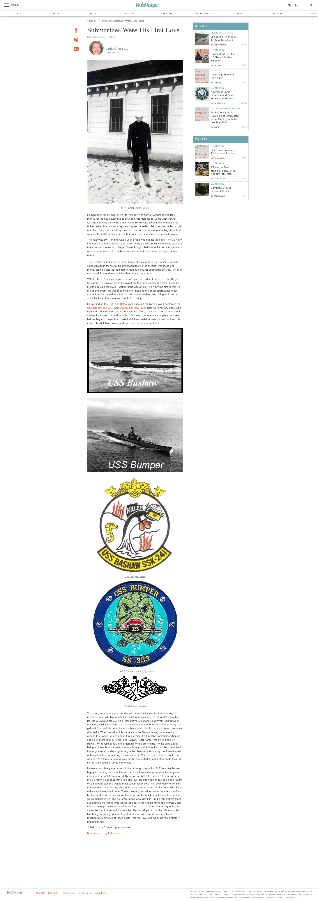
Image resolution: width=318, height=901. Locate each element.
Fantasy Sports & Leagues (225, 108)
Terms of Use (68, 893)
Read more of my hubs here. (104, 833)
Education (166, 13)
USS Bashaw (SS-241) (100, 307)
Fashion (277, 13)
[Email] (76, 49)
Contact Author (112, 52)
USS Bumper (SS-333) (132, 307)
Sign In (293, 5)
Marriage (216, 71)
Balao (123, 304)
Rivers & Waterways (222, 33)
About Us (40, 893)
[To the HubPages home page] (15, 892)
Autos (55, 13)
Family (240, 13)
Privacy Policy (85, 893)
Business (129, 13)
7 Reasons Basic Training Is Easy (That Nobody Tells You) (223, 170)
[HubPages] (147, 5)
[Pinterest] (76, 40)
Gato (112, 304)
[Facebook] (76, 31)
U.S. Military (217, 50)
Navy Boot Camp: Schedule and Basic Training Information (222, 95)
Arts (18, 13)
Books (92, 13)
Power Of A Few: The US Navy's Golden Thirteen (223, 57)
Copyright (53, 893)
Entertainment (203, 13)
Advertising (101, 893)
